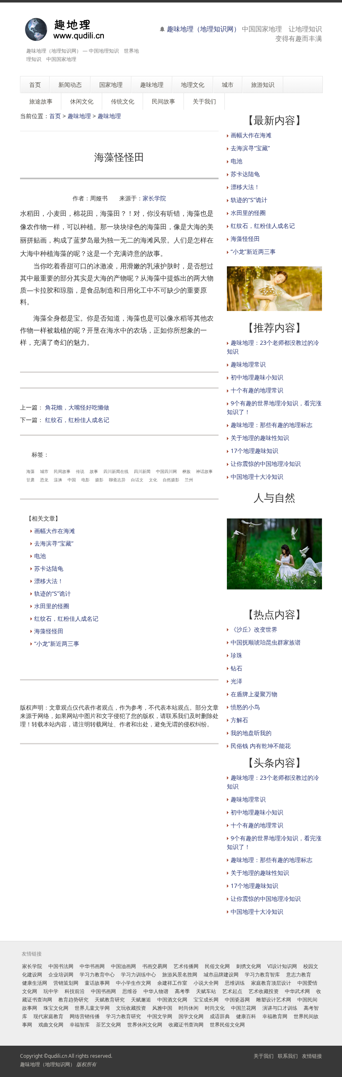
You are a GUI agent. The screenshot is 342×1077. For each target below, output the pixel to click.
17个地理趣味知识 (254, 451)
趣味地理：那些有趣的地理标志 (271, 425)
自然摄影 (171, 480)
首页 (55, 116)
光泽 (236, 681)
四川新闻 (142, 471)
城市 (44, 471)
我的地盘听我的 (251, 733)
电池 (40, 556)
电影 (85, 480)
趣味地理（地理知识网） (203, 28)
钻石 (236, 668)
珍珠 (236, 655)
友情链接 (312, 1055)
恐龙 (44, 480)
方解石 (239, 720)
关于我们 (264, 1055)
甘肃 (30, 480)
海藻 (30, 471)
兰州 (189, 480)
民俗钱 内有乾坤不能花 (261, 746)
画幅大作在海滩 (54, 531)
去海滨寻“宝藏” (53, 543)
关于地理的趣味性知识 (260, 438)
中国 (72, 480)
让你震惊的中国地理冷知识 (266, 464)
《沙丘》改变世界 (254, 629)
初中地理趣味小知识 (257, 377)
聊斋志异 (117, 480)
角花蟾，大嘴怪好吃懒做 (77, 407)
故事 (94, 471)
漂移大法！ (48, 581)
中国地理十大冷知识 (257, 476)
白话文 (137, 480)
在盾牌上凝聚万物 (254, 694)
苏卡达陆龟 (48, 568)
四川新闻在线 (115, 471)
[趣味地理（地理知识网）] (73, 29)
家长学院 (154, 198)
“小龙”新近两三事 (56, 643)
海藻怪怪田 (48, 631)
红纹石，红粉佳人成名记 (77, 420)
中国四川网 (166, 471)
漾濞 (58, 480)
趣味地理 (79, 116)
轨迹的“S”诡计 (52, 593)
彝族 (186, 471)
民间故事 (62, 471)
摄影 (99, 480)
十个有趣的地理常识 (257, 390)
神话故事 (204, 471)
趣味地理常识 (248, 364)
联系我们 (288, 1055)
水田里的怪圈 (51, 606)
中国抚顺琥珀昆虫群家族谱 (266, 642)
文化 (153, 480)
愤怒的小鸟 (245, 707)
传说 (80, 471)
